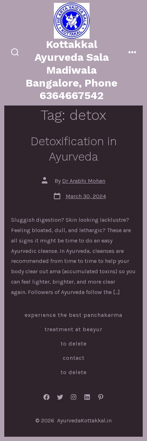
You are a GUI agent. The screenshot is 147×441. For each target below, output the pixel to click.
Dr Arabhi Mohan (83, 180)
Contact (74, 357)
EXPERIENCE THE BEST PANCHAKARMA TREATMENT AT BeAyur (73, 322)
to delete (74, 343)
